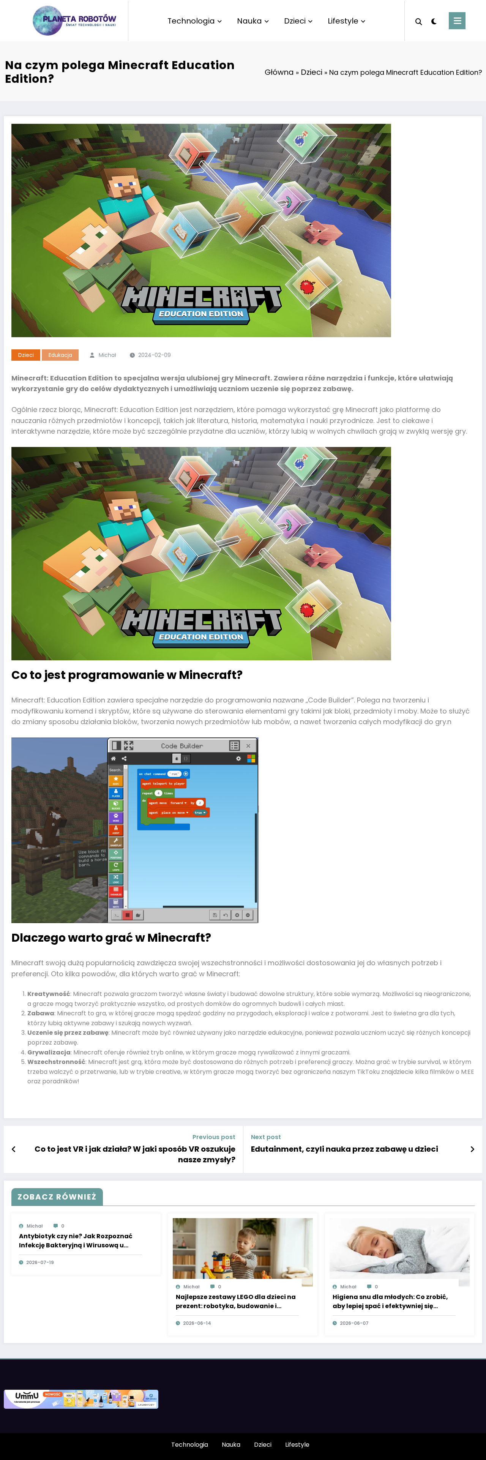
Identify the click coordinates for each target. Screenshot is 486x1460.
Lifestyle (343, 21)
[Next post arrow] (472, 1149)
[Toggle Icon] (457, 20)
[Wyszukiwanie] (418, 21)
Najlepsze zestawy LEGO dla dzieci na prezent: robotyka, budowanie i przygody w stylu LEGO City (236, 1302)
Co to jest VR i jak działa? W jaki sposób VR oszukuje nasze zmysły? (135, 1154)
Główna (279, 72)
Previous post (214, 1137)
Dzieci (295, 21)
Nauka (249, 21)
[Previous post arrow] (13, 1149)
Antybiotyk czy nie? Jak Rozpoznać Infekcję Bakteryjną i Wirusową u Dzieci (76, 1241)
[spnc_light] (433, 20)
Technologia (191, 21)
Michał (107, 355)
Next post (266, 1137)
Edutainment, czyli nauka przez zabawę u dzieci (344, 1149)
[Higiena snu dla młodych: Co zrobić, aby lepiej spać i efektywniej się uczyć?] (400, 1251)
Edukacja (60, 355)
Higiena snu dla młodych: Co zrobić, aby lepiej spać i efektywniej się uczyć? (390, 1302)
